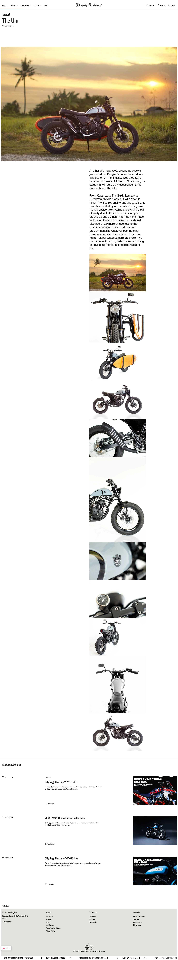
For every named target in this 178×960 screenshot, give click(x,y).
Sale (45, 5)
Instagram (92, 916)
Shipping (48, 919)
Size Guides (50, 925)
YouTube (92, 919)
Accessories (25, 5)
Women (12, 5)
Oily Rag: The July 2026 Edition (61, 782)
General (6, 14)
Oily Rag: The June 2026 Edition (62, 858)
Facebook (92, 922)
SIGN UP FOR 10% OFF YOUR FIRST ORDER (52, 958)
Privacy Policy (50, 931)
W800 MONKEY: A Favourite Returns (65, 818)
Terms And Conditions (53, 928)
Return (6, 906)
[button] (6, 948)
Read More (51, 804)
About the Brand (139, 916)
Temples (136, 919)
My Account (137, 925)
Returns (48, 922)
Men (3, 5)
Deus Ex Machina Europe (85, 951)
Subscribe (7, 922)
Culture (36, 5)
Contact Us (49, 916)
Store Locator (138, 922)
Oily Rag (48, 777)
